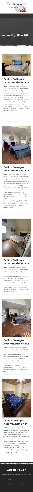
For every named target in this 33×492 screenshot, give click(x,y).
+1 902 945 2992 (20, 478)
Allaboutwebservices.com (19, 485)
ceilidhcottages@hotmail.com (18, 479)
